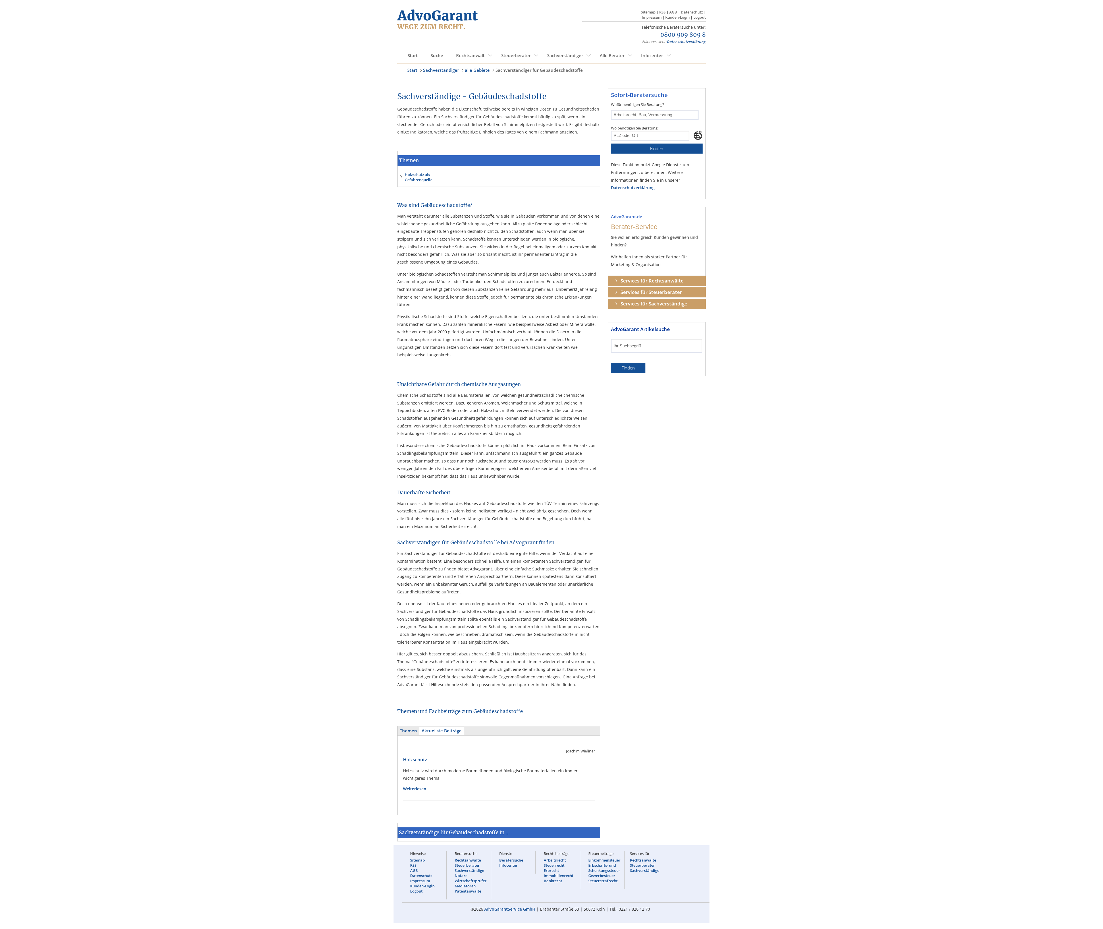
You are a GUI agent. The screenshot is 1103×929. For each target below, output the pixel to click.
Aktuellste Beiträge (442, 731)
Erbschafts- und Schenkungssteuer (604, 868)
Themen (408, 731)
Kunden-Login (677, 17)
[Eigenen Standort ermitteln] (698, 135)
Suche (437, 55)
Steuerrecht (554, 865)
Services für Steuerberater (651, 292)
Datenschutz (692, 12)
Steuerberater (516, 55)
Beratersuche (511, 860)
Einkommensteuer (604, 860)
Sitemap (648, 12)
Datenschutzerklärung (686, 41)
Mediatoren (465, 886)
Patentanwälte (468, 891)
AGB (673, 12)
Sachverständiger (565, 55)
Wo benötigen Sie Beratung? (635, 128)
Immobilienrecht (558, 875)
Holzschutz (415, 759)
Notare (461, 875)
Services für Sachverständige (653, 303)
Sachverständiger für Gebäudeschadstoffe (539, 70)
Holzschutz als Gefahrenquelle (418, 177)
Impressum (652, 17)
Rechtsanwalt (470, 55)
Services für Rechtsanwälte (652, 280)
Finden (656, 149)
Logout (699, 17)
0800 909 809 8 (683, 35)
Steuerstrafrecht (603, 880)
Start (413, 55)
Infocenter (652, 55)
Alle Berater (612, 55)
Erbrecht (551, 870)
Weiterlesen (417, 788)
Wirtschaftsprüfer (471, 880)
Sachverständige (469, 870)
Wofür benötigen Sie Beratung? (637, 104)
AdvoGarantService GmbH (509, 909)
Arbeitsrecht (555, 860)
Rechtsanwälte (468, 860)
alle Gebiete (477, 70)
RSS (662, 12)
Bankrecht (553, 880)
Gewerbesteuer (601, 875)
